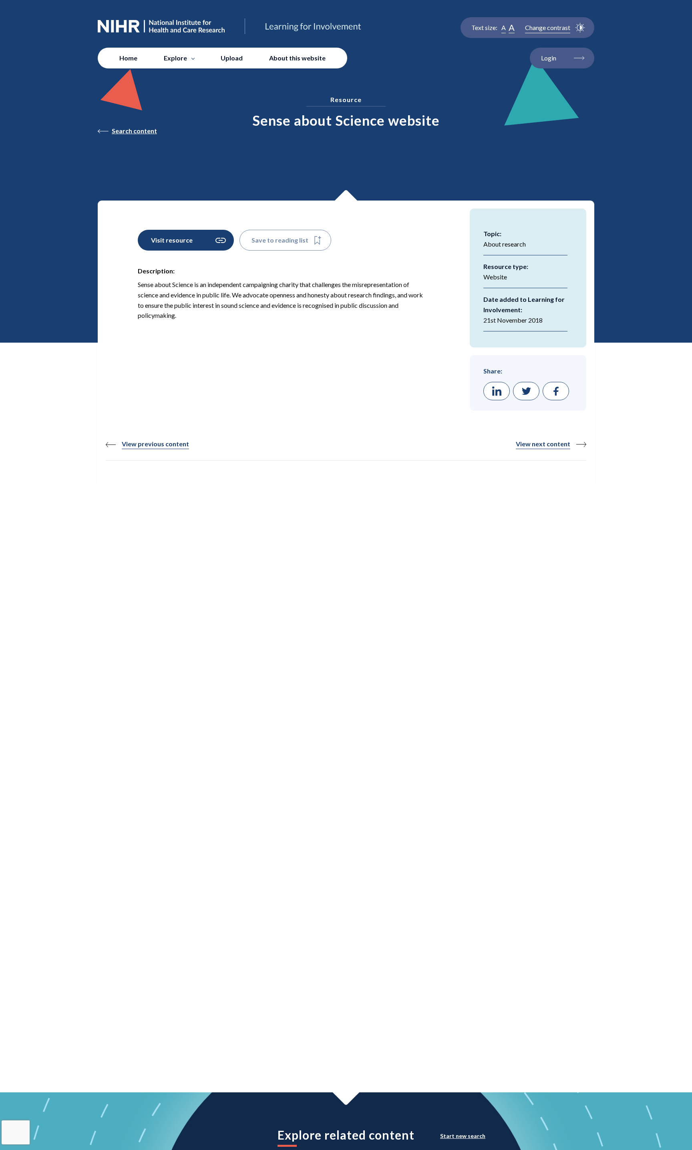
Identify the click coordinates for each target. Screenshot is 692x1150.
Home (128, 58)
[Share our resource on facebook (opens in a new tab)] (556, 391)
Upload (232, 58)
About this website (297, 58)
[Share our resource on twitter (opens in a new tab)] (526, 391)
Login (548, 58)
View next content (543, 444)
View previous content (155, 444)
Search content (134, 130)
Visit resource (172, 240)
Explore (175, 58)
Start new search (462, 1135)
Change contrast (547, 27)
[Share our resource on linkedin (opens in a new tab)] (496, 391)
